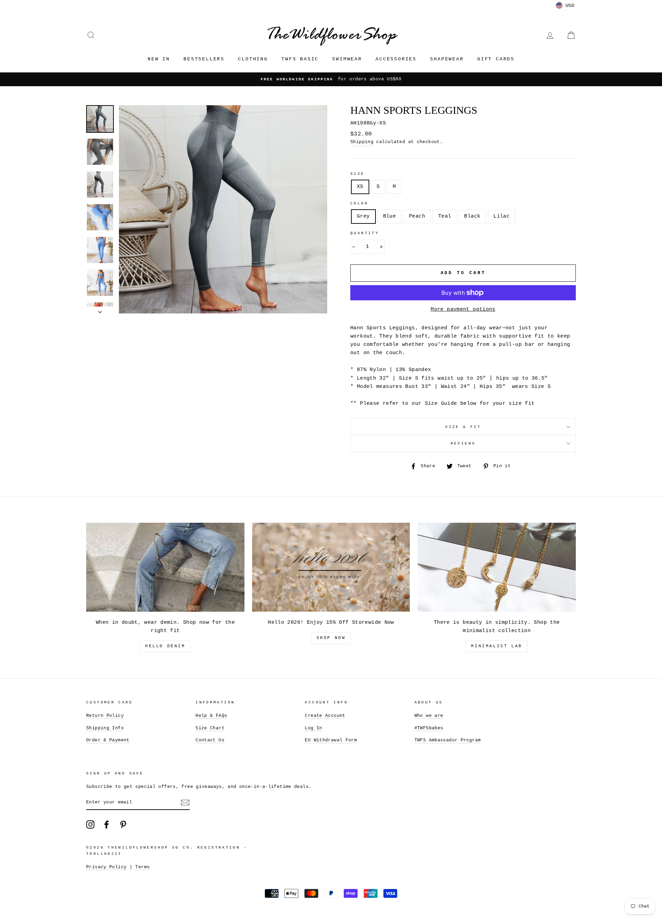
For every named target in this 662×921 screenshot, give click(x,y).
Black (472, 216)
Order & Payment (108, 740)
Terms (142, 867)
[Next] (100, 310)
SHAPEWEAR (446, 59)
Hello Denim (165, 646)
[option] (331, 79)
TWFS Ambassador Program (447, 740)
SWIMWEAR (347, 59)
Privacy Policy (106, 867)
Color (359, 203)
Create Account (325, 715)
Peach (417, 216)
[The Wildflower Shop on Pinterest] (123, 824)
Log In (313, 728)
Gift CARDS (495, 59)
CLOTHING (253, 59)
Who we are (428, 715)
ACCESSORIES (396, 59)
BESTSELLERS (203, 59)
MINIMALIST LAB (496, 646)
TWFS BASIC (300, 59)
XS (360, 187)
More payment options (463, 309)
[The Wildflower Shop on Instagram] (90, 824)
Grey (363, 216)
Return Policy (105, 715)
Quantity (364, 233)
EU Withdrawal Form (331, 740)
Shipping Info (105, 728)
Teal (444, 216)
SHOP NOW (331, 637)
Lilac (501, 216)
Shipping (361, 141)
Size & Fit (463, 427)
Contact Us (209, 740)
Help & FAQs (211, 715)
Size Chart (209, 728)
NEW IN (159, 59)
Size (357, 174)
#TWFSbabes (428, 728)
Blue (389, 216)
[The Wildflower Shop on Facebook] (106, 824)
